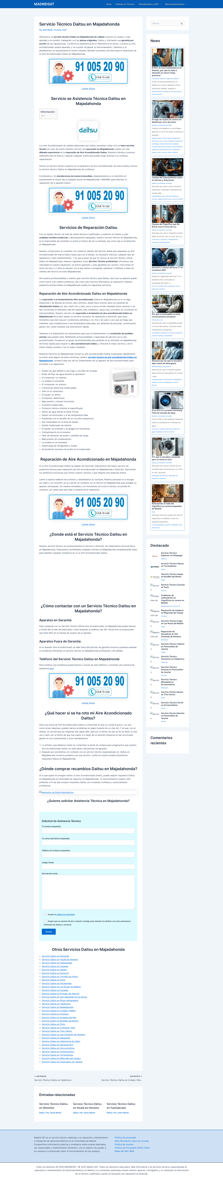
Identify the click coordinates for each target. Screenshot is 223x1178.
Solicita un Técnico (125, 4)
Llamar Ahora (88, 88)
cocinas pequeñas (158, 525)
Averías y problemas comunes (162, 125)
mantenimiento (173, 239)
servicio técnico (178, 199)
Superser (164, 559)
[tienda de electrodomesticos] (88, 792)
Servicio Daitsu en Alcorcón (55, 973)
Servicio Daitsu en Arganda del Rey (59, 1017)
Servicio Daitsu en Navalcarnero (57, 1044)
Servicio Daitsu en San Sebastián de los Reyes (64, 997)
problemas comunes (167, 333)
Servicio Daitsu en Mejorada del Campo (61, 1058)
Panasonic (164, 662)
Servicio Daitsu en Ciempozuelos (58, 1051)
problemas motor (174, 286)
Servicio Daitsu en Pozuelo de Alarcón (60, 993)
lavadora (155, 382)
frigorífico (164, 239)
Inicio (109, 4)
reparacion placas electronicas (162, 149)
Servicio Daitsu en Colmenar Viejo (58, 1027)
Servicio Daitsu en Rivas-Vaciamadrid (60, 1000)
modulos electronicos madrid (162, 147)
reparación (159, 432)
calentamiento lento (158, 196)
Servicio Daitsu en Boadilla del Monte (60, 1021)
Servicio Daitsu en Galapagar (56, 1038)
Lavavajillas (156, 333)
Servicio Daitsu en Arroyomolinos (58, 1048)
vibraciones (156, 528)
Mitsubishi (164, 688)
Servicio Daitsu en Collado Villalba (58, 1010)
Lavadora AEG (162, 286)
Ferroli (163, 708)
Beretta (163, 721)
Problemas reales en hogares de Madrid (165, 78)
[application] (160, 4)
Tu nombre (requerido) (51, 826)
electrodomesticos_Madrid (161, 91)
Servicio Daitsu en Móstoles (55, 956)
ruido (180, 525)
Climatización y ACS (149, 4)
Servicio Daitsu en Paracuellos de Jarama (62, 1062)
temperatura (168, 336)
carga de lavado (157, 379)
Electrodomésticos (174, 4)
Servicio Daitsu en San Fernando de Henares (63, 1034)
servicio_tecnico (176, 91)
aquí (52, 668)
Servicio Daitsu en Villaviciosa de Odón (61, 1041)
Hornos (154, 199)
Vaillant (163, 652)
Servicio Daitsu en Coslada (55, 990)
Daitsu (42, 1113)
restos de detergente (165, 382)
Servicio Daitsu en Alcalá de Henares (60, 959)
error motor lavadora (167, 141)
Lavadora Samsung (165, 429)
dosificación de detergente (172, 379)
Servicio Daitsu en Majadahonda (57, 1007)
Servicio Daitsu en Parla (53, 980)
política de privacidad (65, 914)
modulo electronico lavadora (169, 144)
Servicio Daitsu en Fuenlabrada (57, 963)
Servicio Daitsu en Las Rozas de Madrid (61, 986)
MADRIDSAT (44, 4)
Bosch (163, 698)
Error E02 (155, 429)
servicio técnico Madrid (170, 152)
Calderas (164, 616)
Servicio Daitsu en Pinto (53, 1024)
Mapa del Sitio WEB (124, 1151)
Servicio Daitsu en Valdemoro (56, 1003)
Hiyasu (163, 569)
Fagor (163, 627)
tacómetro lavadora (158, 289)
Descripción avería (50, 873)
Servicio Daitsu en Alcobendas (57, 983)
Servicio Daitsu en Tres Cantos (57, 1031)
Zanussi (163, 590)
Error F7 (154, 286)
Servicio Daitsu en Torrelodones (57, 1055)
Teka (153, 512)
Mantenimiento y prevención (161, 366)
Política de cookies (124, 1144)
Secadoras (164, 640)
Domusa (164, 675)
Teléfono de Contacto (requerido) (56, 850)
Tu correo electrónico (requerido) (56, 838)
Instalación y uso (157, 320)
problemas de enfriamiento (161, 242)
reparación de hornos (165, 199)
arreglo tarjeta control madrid (162, 138)
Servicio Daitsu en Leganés (55, 966)
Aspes (163, 580)
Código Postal (48, 862)
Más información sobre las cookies (132, 1141)
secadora (163, 478)
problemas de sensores (160, 475)
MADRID (175, 525)
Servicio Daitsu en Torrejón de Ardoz (60, 976)
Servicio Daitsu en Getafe (54, 969)
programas (178, 333)
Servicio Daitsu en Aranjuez (55, 1014)
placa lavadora (177, 147)
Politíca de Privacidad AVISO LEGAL (132, 1147)
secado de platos (158, 336)
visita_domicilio (157, 94)
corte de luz (156, 239)
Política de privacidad (125, 1137)
